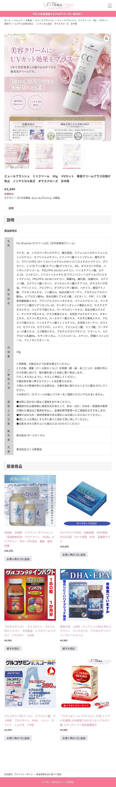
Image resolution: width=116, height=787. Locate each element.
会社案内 (8, 774)
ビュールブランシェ (42, 197)
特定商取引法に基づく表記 (48, 774)
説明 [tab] (11, 208)
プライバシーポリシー (24, 774)
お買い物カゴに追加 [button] (18, 559)
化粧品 (56, 197)
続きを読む (13, 648)
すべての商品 (23, 197)
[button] (106, 38)
